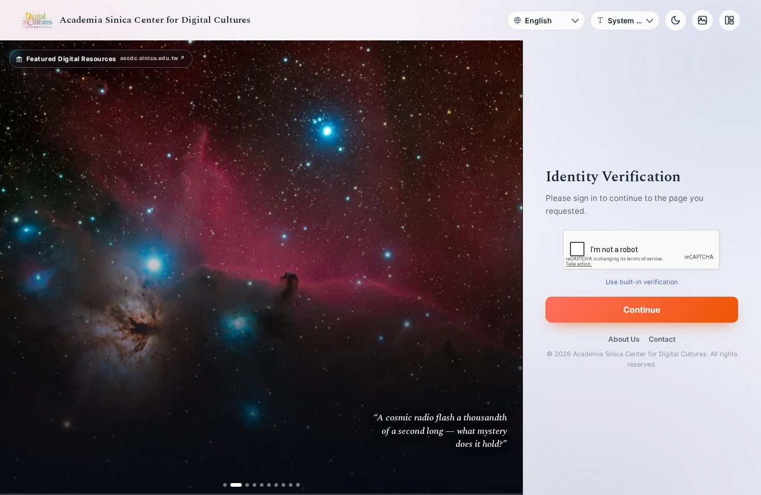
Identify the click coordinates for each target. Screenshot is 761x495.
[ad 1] (225, 485)
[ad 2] (232, 485)
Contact (662, 339)
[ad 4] (254, 485)
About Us (623, 339)
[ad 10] (298, 485)
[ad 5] (262, 485)
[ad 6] (269, 485)
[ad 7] (276, 485)
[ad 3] (243, 485)
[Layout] (729, 20)
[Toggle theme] (675, 20)
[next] (503, 267)
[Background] (702, 20)
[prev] (18, 267)
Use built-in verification (642, 282)
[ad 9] (290, 485)
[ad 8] (283, 485)
